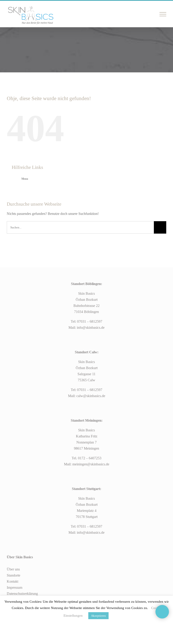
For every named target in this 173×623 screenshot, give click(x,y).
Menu (24, 178)
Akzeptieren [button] (98, 615)
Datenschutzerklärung (22, 593)
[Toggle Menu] (163, 14)
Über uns (13, 569)
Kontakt (12, 581)
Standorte (13, 575)
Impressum (14, 587)
